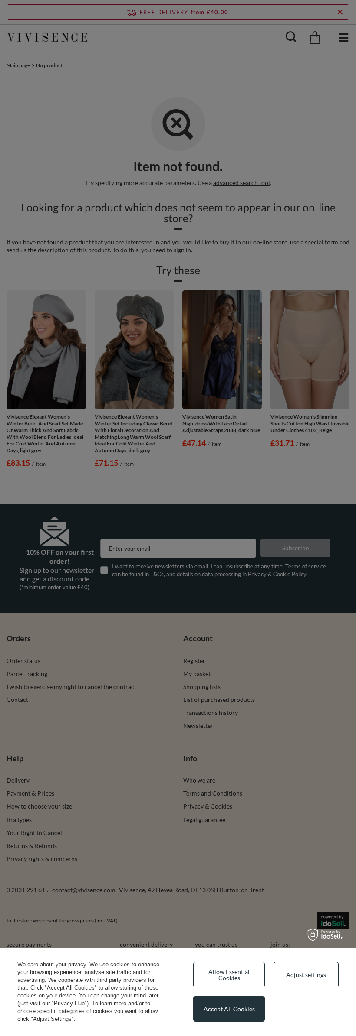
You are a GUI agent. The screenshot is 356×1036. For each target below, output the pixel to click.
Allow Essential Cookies (229, 974)
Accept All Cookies (229, 1009)
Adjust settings (306, 974)
